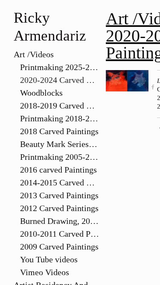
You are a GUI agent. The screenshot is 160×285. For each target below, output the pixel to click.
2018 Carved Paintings (59, 131)
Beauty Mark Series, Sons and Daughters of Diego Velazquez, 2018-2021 (59, 144)
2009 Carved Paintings (59, 246)
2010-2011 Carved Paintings (59, 233)
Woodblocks (41, 92)
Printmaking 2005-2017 (59, 157)
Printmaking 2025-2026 (59, 67)
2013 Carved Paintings (59, 195)
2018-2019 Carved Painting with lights (59, 105)
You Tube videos (49, 259)
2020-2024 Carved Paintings (59, 80)
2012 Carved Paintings (59, 208)
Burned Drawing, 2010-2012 (59, 221)
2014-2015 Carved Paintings (59, 182)
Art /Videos (34, 54)
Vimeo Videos (44, 272)
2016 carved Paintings (58, 169)
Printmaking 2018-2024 (59, 118)
